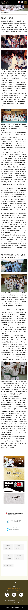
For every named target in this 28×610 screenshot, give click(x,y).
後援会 (8, 555)
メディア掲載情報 (8, 558)
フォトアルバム (18, 558)
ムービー (18, 545)
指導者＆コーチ (8, 548)
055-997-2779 (10, 590)
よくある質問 (18, 555)
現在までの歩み (18, 548)
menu (25, 2)
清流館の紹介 (8, 545)
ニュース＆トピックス (8, 565)
